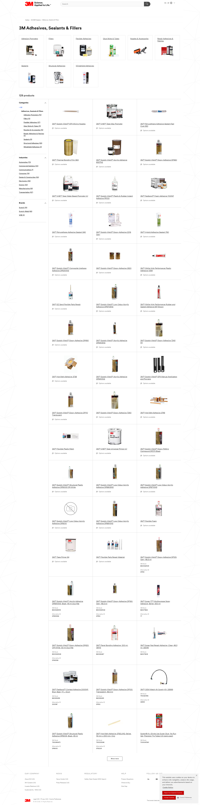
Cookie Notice (168, 787)
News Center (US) (62, 779)
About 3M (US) (30, 779)
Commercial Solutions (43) (28, 166)
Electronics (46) (25, 181)
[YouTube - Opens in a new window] (156, 779)
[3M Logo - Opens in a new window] (38, 4)
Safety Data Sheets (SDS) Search (95, 779)
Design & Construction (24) (29, 177)
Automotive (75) (25, 162)
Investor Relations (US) (32, 786)
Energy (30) (23, 185)
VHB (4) (22, 215)
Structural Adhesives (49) (33, 143)
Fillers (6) (27, 119)
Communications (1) (26, 170)
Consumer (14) (24, 173)
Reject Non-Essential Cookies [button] (173, 793)
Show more (115, 758)
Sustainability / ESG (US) (33, 790)
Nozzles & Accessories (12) (33, 130)
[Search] (147, 4)
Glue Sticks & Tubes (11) (32, 126)
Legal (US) (36, 799)
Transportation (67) (26, 192)
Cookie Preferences (55, 799)
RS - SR (167, 3)
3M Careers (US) (30, 783)
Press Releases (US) (62, 783)
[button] (184, 798)
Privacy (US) (44, 799)
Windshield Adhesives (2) (33, 147)
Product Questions (127, 779)
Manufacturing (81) (26, 189)
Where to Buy (125, 783)
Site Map (124, 786)
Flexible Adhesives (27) (32, 122)
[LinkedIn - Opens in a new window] (148, 779)
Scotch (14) (23, 208)
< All (20, 107)
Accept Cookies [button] (169, 797)
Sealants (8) (28, 139)
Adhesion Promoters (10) (32, 115)
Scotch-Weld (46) (25, 211)
